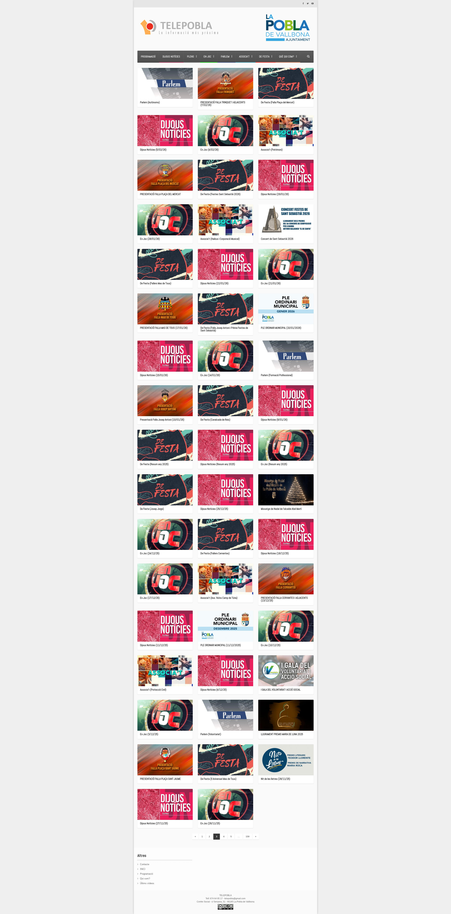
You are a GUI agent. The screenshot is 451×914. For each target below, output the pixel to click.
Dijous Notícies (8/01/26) (274, 419)
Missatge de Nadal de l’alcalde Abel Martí (281, 508)
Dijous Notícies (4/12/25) (213, 689)
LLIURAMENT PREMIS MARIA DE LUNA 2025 (282, 734)
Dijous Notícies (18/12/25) (275, 553)
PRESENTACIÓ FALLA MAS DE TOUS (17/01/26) (164, 327)
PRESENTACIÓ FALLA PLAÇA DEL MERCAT (160, 194)
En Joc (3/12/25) (149, 734)
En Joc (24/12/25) (149, 553)
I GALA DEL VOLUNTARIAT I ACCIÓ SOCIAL (280, 689)
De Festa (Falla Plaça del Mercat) (277, 102)
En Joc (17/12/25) (150, 597)
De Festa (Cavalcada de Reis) (215, 419)
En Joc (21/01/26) (271, 283)
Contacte (144, 864)
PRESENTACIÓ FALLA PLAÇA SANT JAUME (160, 778)
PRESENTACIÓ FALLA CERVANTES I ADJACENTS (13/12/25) (284, 599)
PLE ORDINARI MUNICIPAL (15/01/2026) (281, 327)
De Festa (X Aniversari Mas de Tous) (218, 778)
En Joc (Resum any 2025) (274, 464)
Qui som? (145, 878)
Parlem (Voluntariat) (210, 734)
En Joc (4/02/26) (209, 149)
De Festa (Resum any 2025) (154, 464)
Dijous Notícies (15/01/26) (154, 375)
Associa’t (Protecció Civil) (153, 689)
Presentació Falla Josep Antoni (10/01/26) (162, 419)
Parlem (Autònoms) (150, 102)
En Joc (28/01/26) (150, 238)
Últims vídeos (147, 883)
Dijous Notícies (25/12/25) (214, 508)
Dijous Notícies (171, 56)
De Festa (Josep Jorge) (152, 508)
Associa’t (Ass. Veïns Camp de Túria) (218, 597)
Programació (148, 56)
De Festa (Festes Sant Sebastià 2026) (220, 194)
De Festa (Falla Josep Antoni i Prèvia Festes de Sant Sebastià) (224, 329)
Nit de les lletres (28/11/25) (275, 778)
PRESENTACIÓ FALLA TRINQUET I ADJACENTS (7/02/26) (222, 104)
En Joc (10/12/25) (270, 645)
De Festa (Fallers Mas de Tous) (155, 283)
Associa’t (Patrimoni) (272, 149)
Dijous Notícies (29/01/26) (275, 194)
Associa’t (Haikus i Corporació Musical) (220, 238)
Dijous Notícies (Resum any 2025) (217, 464)
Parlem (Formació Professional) (277, 375)
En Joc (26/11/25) (210, 823)
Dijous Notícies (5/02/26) (153, 149)
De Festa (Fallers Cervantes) (215, 553)
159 (247, 836)
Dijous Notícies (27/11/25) (154, 823)
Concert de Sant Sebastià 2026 (277, 238)
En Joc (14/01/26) (210, 375)
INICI (142, 869)
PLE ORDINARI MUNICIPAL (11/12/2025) (220, 645)
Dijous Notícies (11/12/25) (154, 645)
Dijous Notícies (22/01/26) (214, 283)
